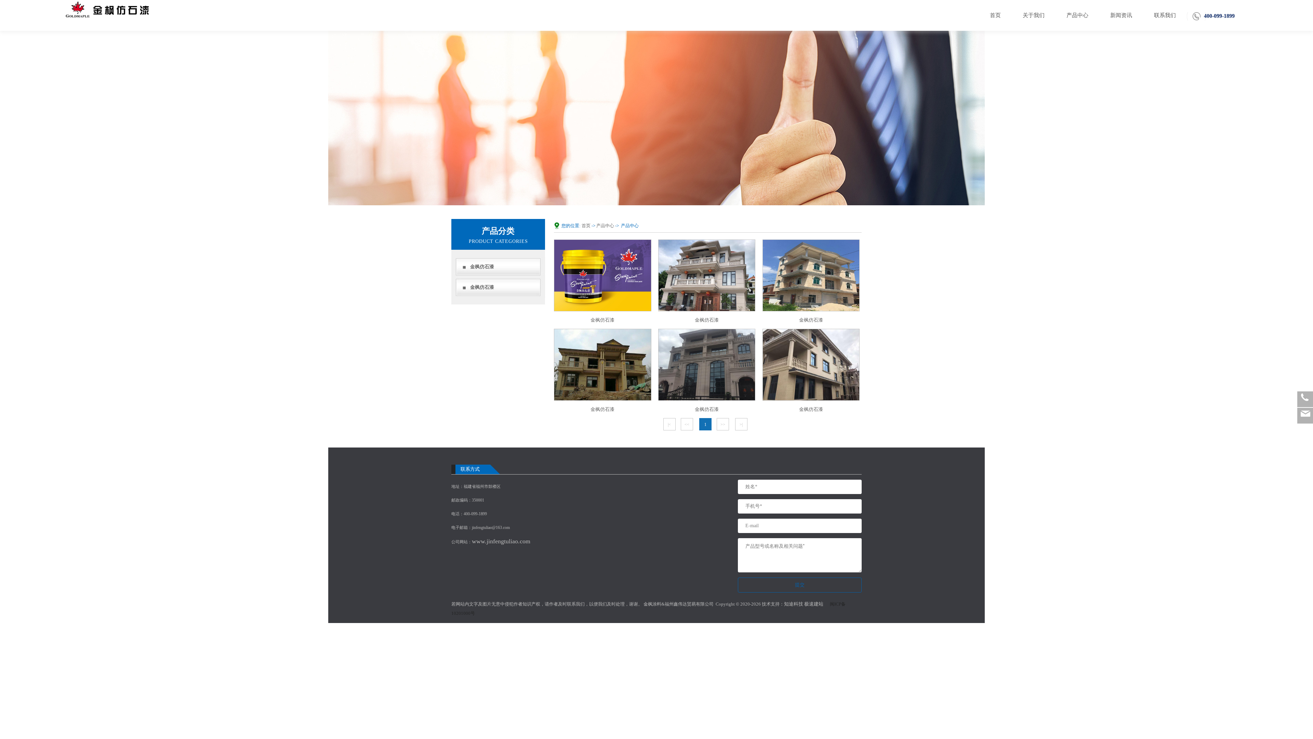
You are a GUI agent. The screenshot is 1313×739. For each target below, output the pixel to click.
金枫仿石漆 (482, 266)
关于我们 (1034, 15)
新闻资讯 (1121, 15)
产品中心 (1077, 15)
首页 (995, 15)
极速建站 (813, 604)
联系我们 (1165, 15)
